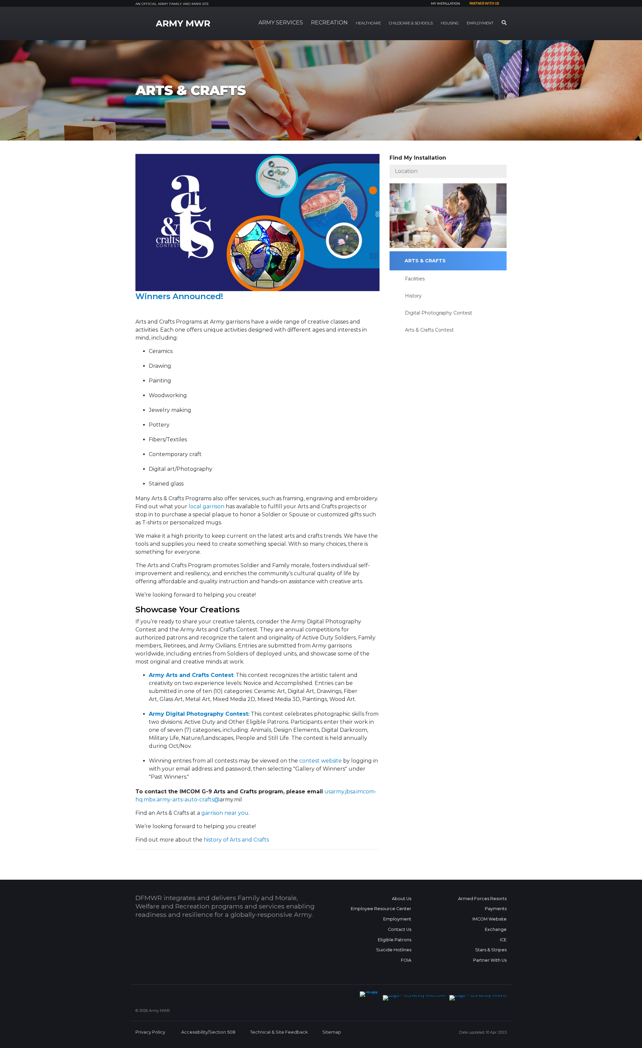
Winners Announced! (180, 296)
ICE (503, 939)
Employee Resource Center (381, 908)
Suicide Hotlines (393, 949)
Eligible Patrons (394, 939)
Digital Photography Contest (438, 313)
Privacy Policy (150, 1032)
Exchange (496, 929)
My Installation (445, 3)
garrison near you (224, 813)
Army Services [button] (280, 22)
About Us (401, 898)
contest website (320, 761)
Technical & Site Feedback (279, 1032)
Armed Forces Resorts (482, 898)
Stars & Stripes (491, 949)
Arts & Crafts (425, 261)
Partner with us (484, 3)
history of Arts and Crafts (236, 840)
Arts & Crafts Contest (429, 330)
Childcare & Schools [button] (411, 23)
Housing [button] (450, 23)
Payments (496, 908)
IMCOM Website (489, 919)
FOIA (406, 960)
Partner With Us (490, 960)
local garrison (206, 506)
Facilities (415, 279)
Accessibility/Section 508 (208, 1032)
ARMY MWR (183, 23)
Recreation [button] (329, 22)
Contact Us (399, 929)
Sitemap (331, 1032)
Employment (397, 919)
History (413, 296)
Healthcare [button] (368, 23)
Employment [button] (480, 23)
